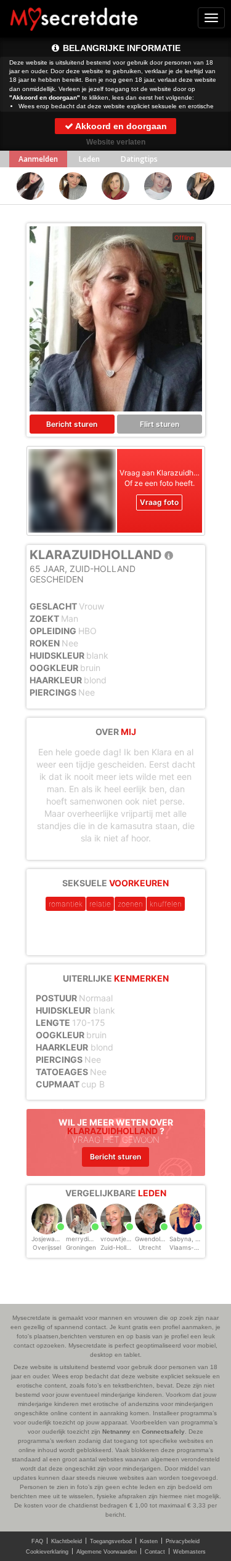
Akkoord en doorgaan (120, 126)
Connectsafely (163, 1431)
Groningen (81, 1247)
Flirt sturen (159, 424)
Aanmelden (38, 159)
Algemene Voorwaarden (106, 1552)
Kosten (149, 1541)
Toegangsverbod (111, 1541)
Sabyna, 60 (186, 1238)
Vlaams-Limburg (193, 1247)
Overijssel (47, 1247)
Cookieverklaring (47, 1552)
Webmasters (189, 1552)
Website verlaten (115, 142)
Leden (89, 159)
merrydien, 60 (86, 1238)
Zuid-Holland (118, 1247)
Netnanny (116, 1431)
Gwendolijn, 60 (156, 1238)
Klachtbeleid (66, 1541)
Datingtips (139, 159)
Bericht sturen (71, 424)
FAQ (37, 1541)
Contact (155, 1552)
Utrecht (150, 1247)
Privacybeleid (183, 1541)
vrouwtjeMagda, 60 (129, 1238)
